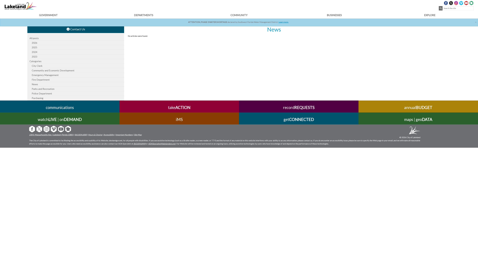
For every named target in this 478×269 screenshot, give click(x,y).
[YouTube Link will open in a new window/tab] (466, 3)
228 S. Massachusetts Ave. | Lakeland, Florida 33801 (51, 135)
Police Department (42, 93)
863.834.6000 (81, 135)
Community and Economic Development (53, 70)
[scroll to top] (472, 152)
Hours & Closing (95, 135)
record (299, 107)
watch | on (60, 119)
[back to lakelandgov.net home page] (20, 5)
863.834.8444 (140, 143)
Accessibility (108, 135)
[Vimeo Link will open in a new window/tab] (461, 3)
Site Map (138, 135)
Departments (143, 15)
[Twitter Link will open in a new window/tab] (451, 3)
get (299, 119)
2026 (34, 42)
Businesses (334, 15)
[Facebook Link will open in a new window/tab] (446, 3)
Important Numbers (124, 135)
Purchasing (37, 98)
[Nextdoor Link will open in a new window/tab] (471, 3)
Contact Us (77, 29)
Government (48, 15)
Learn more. (284, 22)
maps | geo (418, 119)
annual (418, 107)
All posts (34, 38)
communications (60, 107)
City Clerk (37, 65)
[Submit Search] (441, 8)
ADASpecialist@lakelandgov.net (162, 143)
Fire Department (41, 79)
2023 (34, 56)
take (179, 107)
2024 (34, 52)
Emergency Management (45, 75)
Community (239, 15)
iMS (179, 119)
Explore (429, 15)
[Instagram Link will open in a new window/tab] (456, 3)
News (35, 84)
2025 (34, 47)
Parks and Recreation (43, 88)
